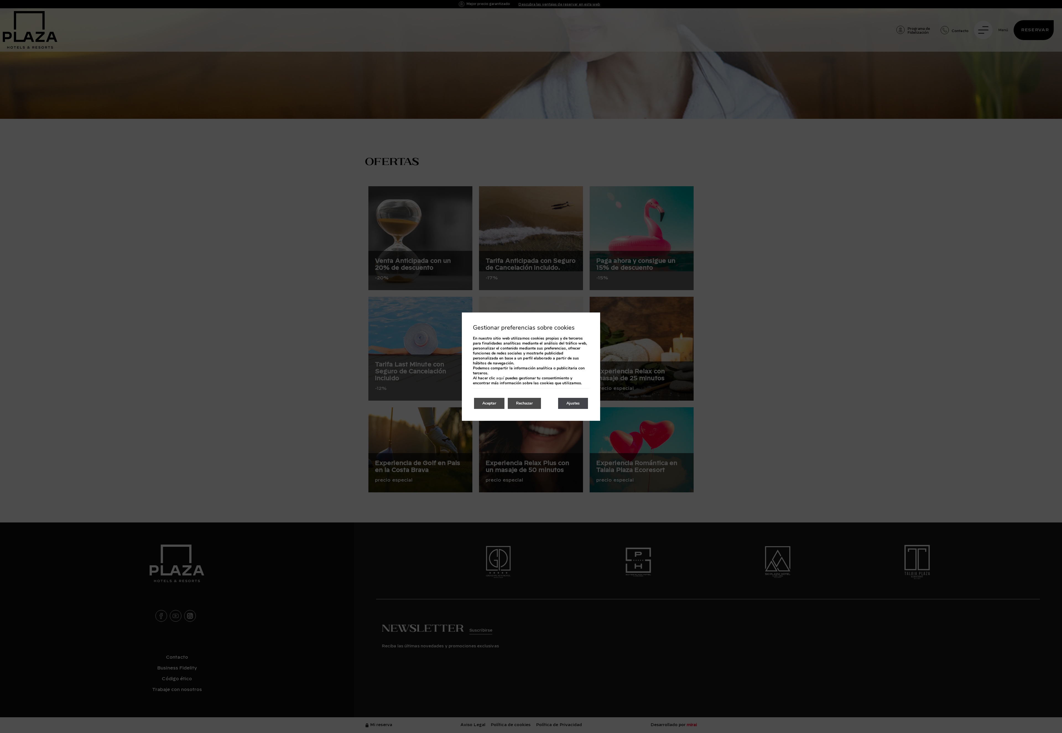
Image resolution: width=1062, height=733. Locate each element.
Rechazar (524, 403)
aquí (500, 378)
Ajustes (573, 403)
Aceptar (489, 403)
